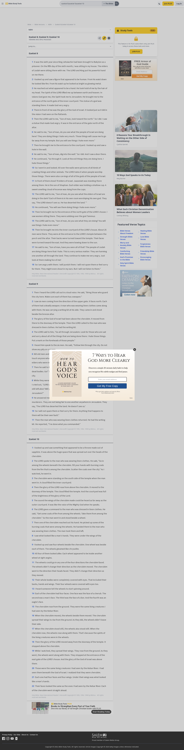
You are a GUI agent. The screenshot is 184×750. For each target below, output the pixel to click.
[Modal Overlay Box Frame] (92, 375)
